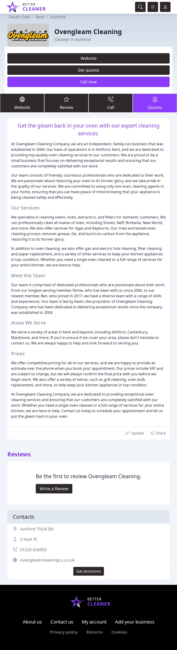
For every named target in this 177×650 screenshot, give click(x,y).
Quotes (155, 107)
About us (32, 622)
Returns (94, 632)
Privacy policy (64, 632)
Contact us (61, 622)
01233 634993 (33, 549)
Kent (40, 17)
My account (94, 622)
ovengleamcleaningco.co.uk (47, 560)
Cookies (119, 632)
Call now (88, 82)
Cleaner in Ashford (72, 39)
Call (110, 107)
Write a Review (54, 488)
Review (66, 107)
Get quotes (88, 70)
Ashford (58, 17)
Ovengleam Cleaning (88, 31)
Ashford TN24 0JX (37, 529)
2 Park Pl (28, 539)
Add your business (134, 622)
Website (89, 58)
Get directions (88, 571)
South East (19, 17)
